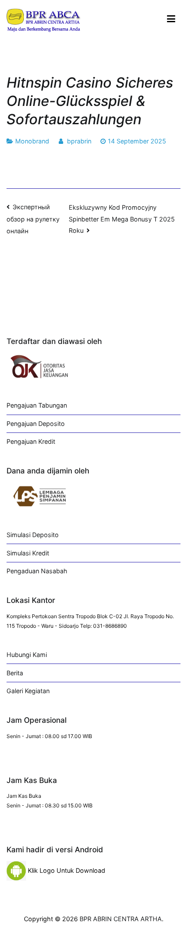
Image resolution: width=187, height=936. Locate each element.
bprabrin (79, 141)
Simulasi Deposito (33, 534)
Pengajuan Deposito (36, 423)
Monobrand (32, 141)
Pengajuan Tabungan (37, 405)
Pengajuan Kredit (31, 441)
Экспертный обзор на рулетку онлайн (33, 219)
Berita (15, 673)
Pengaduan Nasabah (37, 571)
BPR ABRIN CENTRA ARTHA (121, 918)
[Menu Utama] (171, 19)
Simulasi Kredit (28, 553)
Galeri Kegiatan (28, 690)
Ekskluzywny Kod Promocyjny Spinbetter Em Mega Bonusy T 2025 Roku (122, 219)
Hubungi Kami (27, 654)
